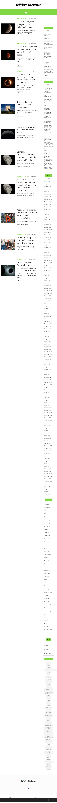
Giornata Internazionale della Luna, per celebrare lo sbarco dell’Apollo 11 (26, 155)
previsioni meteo (48, 731)
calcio (48, 665)
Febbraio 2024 (47, 255)
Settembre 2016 (48, 481)
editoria (48, 686)
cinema (48, 672)
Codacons (48, 677)
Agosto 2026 (47, 179)
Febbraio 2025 (47, 224)
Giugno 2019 (47, 397)
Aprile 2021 (47, 341)
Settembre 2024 (48, 237)
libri (48, 705)
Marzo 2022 (47, 313)
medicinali (48, 707)
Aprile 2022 (47, 311)
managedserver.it (45, 797)
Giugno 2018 (47, 428)
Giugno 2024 (47, 245)
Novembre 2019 (48, 384)
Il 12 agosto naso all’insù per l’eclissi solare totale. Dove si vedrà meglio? (26, 78)
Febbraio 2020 (47, 377)
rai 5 (49, 744)
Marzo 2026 (47, 191)
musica (48, 720)
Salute (45, 579)
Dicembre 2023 (48, 260)
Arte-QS (46, 513)
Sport (45, 614)
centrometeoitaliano (50, 670)
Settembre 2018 (48, 420)
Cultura (46, 529)
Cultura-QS (47, 538)
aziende (48, 662)
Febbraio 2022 (47, 316)
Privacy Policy (31, 786)
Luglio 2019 (47, 395)
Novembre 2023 (48, 262)
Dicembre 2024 (48, 229)
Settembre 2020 (48, 359)
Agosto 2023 (47, 270)
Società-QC (47, 598)
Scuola (45, 586)
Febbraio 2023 (47, 285)
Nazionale (19, 18)
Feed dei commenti (46, 650)
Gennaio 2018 (47, 440)
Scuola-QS (46, 589)
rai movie (48, 746)
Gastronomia (47, 554)
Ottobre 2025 (47, 204)
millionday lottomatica (48, 715)
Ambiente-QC (47, 507)
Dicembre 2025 (48, 199)
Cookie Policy (39, 800)
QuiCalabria (47, 570)
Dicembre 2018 (48, 412)
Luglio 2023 (47, 273)
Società (46, 595)
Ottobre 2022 (47, 295)
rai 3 (47, 742)
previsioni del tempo (48, 728)
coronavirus (48, 682)
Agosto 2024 (47, 240)
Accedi (45, 643)
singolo (48, 759)
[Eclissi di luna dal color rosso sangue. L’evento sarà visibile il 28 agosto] (8, 55)
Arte (45, 510)
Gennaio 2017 (47, 471)
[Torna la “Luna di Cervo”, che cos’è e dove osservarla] (8, 109)
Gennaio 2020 (47, 379)
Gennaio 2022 (47, 318)
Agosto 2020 (47, 362)
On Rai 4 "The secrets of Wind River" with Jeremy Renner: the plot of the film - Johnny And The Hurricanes (48, 157)
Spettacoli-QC (47, 604)
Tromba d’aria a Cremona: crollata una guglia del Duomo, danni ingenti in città (48, 64)
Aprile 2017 (47, 463)
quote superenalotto (49, 737)
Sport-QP (46, 620)
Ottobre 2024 (47, 234)
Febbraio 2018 (47, 438)
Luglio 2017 (47, 456)
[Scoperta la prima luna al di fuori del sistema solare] (8, 134)
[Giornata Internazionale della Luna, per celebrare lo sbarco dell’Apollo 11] (8, 160)
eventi (48, 695)
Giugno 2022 (47, 306)
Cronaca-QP (47, 523)
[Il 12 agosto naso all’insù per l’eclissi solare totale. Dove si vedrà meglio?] (8, 82)
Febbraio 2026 (47, 194)
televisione (48, 766)
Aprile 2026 (47, 189)
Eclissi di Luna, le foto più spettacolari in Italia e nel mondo (26, 24)
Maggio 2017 (47, 461)
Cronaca (46, 516)
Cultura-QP (47, 535)
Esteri (45, 548)
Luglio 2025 (47, 212)
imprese (48, 702)
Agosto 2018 (47, 423)
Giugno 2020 (47, 367)
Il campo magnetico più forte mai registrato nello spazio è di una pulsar (48, 98)
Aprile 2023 (47, 280)
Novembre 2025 (48, 201)
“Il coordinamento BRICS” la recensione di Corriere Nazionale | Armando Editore (48, 139)
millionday (48, 712)
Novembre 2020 (48, 354)
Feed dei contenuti (46, 646)
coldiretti (48, 679)
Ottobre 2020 (47, 356)
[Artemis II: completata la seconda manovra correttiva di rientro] (8, 244)
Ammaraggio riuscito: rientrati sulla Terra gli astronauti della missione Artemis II (27, 213)
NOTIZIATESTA (48, 725)
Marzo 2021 (47, 344)
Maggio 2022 (47, 308)
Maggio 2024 (47, 247)
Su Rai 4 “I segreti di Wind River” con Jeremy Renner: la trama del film (48, 165)
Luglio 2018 (47, 425)
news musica (49, 722)
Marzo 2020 (47, 374)
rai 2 (50, 739)
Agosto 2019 (47, 392)
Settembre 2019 (48, 390)
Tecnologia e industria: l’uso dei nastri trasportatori (47, 115)
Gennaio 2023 (47, 288)
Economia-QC (47, 545)
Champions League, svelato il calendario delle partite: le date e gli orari (48, 46)
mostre (48, 718)
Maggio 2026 (47, 186)
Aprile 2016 (47, 494)
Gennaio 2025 (47, 227)
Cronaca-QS (47, 526)
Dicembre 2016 (48, 473)
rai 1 (47, 739)
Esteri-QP (46, 551)
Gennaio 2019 (47, 410)
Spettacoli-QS (47, 611)
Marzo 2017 (47, 466)
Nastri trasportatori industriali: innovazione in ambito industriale (47, 109)
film (49, 700)
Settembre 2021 (48, 329)
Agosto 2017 (47, 453)
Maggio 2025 (47, 217)
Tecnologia (47, 626)
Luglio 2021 (47, 334)
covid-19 (48, 684)
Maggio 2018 (47, 430)
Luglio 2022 (47, 303)
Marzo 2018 (47, 435)
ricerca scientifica (48, 752)
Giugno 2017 (47, 458)
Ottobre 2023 (47, 265)
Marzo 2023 (47, 283)
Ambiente (46, 504)
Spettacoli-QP (47, 608)
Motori (46, 557)
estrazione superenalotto (49, 693)
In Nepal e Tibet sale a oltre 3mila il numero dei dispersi (48, 73)
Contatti (24, 786)
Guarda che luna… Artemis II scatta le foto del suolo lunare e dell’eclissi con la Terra (26, 266)
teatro (48, 764)
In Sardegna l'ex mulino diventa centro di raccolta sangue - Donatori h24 (48, 123)
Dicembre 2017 (48, 443)
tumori (48, 769)
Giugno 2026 (47, 184)
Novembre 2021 (48, 323)
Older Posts (6, 287)
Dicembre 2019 (48, 382)
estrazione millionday (48, 690)
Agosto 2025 (47, 209)
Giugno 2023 (47, 275)
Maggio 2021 (47, 339)
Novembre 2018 (48, 415)
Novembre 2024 (48, 232)
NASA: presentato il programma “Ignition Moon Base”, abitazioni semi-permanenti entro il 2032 (26, 185)
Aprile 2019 (47, 402)
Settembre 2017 (48, 451)
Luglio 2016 (47, 486)
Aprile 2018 (47, 433)
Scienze (24, 18)
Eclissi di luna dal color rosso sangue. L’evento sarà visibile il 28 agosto (27, 50)
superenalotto (49, 762)
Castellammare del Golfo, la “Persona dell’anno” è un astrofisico (48, 91)
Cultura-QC (47, 532)
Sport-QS (46, 623)
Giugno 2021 (47, 336)
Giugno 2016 (47, 489)
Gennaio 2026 (47, 196)
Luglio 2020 (47, 364)
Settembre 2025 (48, 206)
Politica (46, 564)
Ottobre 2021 (47, 326)
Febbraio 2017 (47, 468)
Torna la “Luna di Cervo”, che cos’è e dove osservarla (25, 105)
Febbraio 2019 (47, 407)
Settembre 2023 (48, 268)
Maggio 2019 (47, 400)
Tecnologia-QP (48, 629)
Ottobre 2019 (47, 387)
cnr (48, 674)
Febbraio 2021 (47, 346)
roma (48, 754)
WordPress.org (48, 653)
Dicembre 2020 (48, 351)
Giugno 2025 (47, 214)
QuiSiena (46, 576)
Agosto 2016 (47, 484)
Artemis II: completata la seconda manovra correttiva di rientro (26, 240)
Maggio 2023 (47, 278)
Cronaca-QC (47, 520)
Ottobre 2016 (47, 479)
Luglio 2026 (47, 181)
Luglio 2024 (47, 242)
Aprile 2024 (47, 250)
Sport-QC (46, 617)
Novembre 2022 (48, 293)
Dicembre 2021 (48, 321)
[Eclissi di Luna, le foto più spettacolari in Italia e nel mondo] (8, 28)
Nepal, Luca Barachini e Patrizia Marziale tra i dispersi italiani (48, 54)
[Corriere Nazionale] (28, 4)
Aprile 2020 (47, 372)
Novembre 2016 (48, 476)
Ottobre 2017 (47, 448)
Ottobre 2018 (47, 418)
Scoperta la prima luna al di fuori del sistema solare (26, 130)
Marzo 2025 (47, 222)
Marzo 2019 (47, 405)
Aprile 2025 (47, 219)
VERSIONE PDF (48, 633)
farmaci (48, 698)
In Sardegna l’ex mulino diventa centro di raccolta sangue (48, 130)
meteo (48, 710)
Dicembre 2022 (48, 290)
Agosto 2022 (47, 301)
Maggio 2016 (47, 491)
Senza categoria (48, 592)
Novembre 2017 (48, 445)
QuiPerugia (47, 573)
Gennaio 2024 (47, 257)
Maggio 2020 (47, 369)
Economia (46, 542)
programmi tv (48, 734)
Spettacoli (46, 601)
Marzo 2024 (47, 252)
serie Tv (48, 757)
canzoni (49, 667)
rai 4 (50, 742)
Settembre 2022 (48, 298)
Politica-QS (47, 567)
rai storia (48, 749)
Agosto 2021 (47, 331)
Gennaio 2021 (47, 349)
